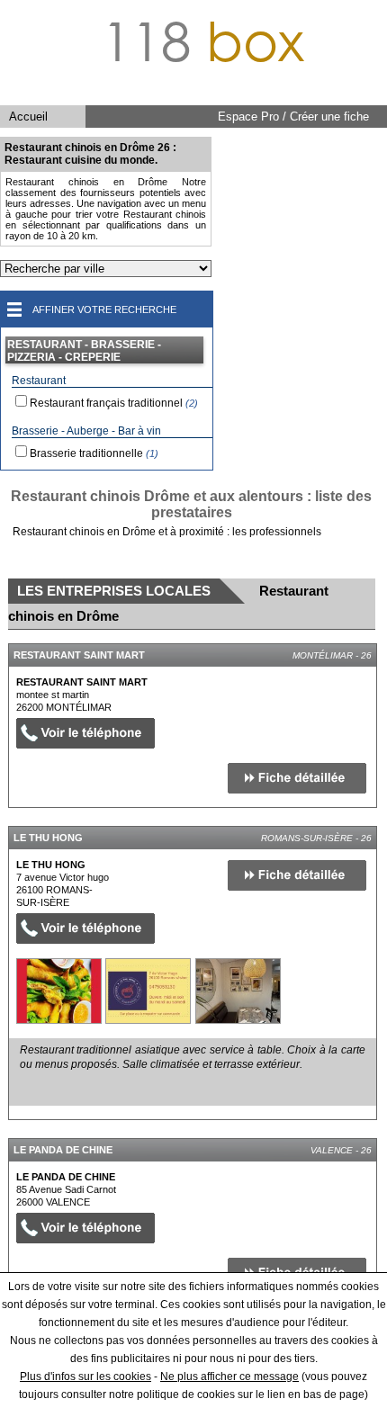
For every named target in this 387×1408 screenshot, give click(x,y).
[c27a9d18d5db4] (59, 991)
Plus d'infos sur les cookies (85, 1376)
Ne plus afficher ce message (229, 1376)
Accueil (28, 116)
